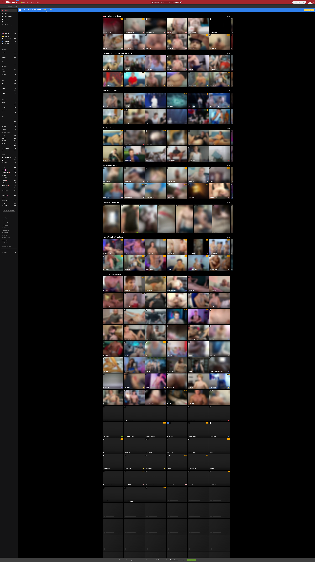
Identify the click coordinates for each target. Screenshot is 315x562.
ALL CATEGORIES (10, 210)
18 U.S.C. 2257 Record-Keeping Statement (7, 245)
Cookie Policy (174, 560)
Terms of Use (5, 235)
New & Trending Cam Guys (113, 237)
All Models (4, 242)
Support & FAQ (5, 222)
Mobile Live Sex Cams (111, 202)
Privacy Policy (5, 232)
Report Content (5, 227)
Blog (3, 220)
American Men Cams (113, 16)
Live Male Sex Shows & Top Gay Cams (117, 53)
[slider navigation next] (228, 34)
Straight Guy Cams (110, 165)
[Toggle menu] (2, 2)
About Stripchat (5, 217)
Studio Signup (5, 240)
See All (228, 16)
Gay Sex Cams (108, 128)
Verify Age (309, 10)
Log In (310, 2)
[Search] (169, 2)
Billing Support (5, 225)
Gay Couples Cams (110, 91)
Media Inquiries (5, 230)
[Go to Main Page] (12, 2)
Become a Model (6, 237)
